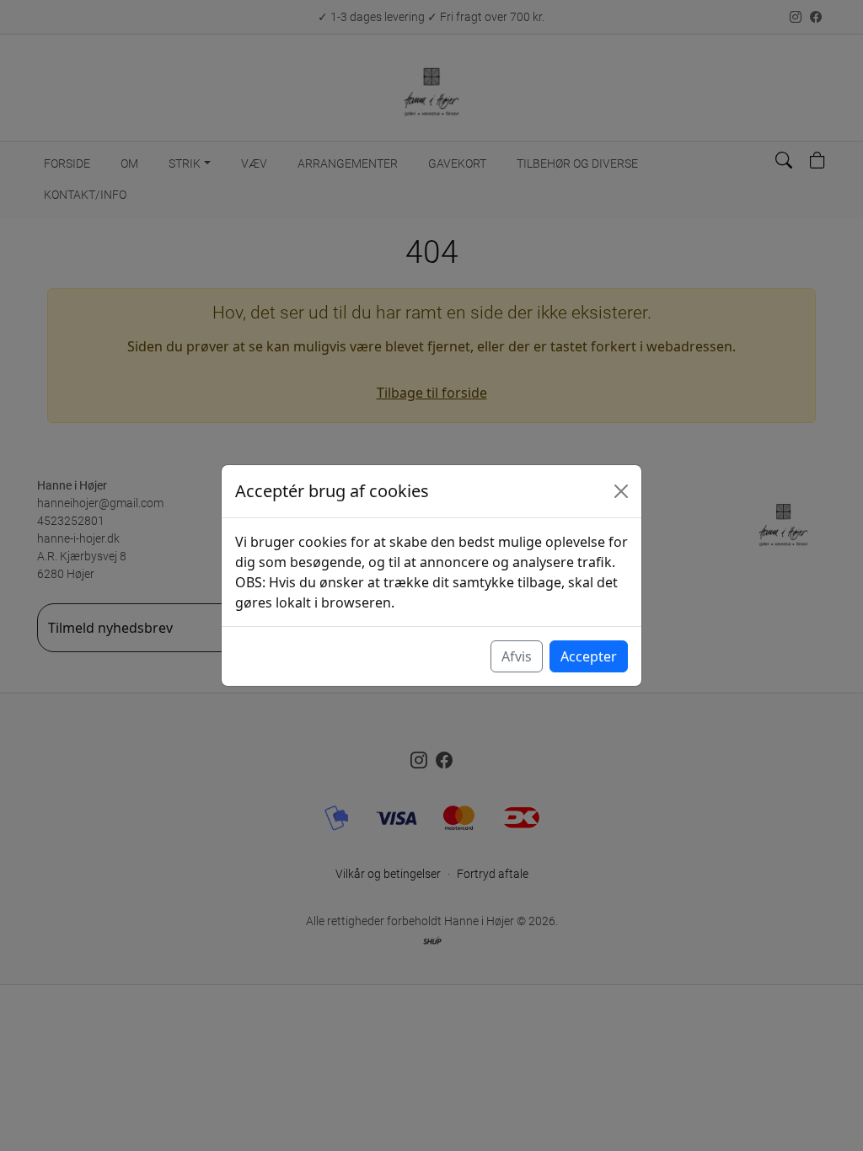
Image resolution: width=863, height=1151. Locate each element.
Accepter (588, 656)
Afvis (516, 656)
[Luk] (621, 491)
